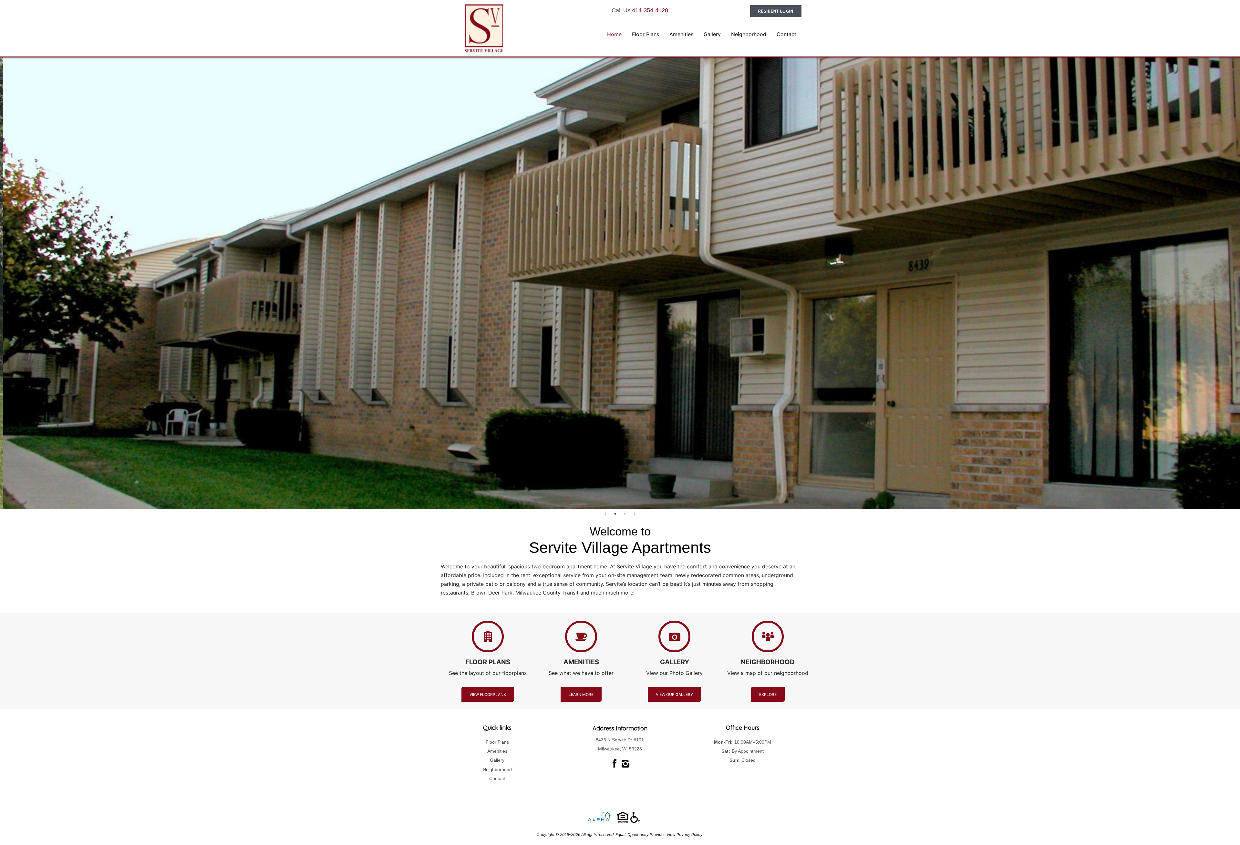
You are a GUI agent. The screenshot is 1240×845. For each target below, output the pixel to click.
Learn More (581, 694)
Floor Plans (497, 742)
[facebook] (614, 763)
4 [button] (634, 514)
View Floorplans (488, 694)
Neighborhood (497, 769)
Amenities (497, 751)
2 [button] (615, 514)
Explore (768, 694)
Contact (497, 778)
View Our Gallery (674, 694)
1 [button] (605, 514)
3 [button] (625, 514)
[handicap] (628, 817)
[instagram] (625, 763)
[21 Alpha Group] (599, 817)
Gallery (497, 760)
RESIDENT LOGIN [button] (775, 11)
